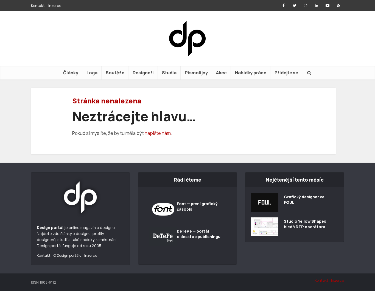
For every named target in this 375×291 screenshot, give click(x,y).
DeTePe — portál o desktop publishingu (198, 233)
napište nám (158, 133)
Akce (221, 73)
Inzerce (54, 5)
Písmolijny (196, 73)
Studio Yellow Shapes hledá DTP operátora (305, 224)
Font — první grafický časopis (197, 206)
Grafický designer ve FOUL (304, 199)
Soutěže (115, 73)
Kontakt (38, 5)
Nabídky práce (250, 73)
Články (70, 73)
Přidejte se (286, 73)
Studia (169, 73)
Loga (91, 73)
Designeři (143, 73)
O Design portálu (67, 255)
